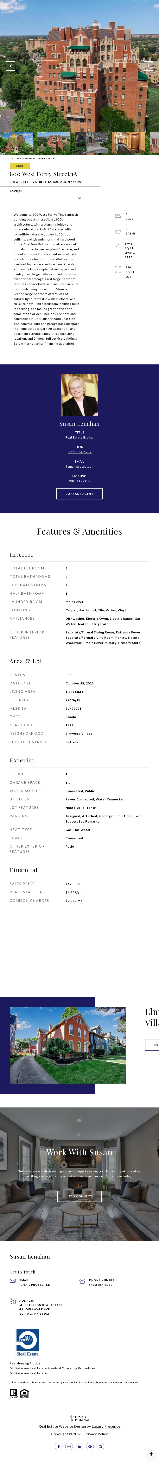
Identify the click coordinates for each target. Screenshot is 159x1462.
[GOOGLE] (90, 1446)
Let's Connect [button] (79, 1196)
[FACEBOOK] (58, 1446)
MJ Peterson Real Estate (28, 1373)
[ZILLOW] (100, 1446)
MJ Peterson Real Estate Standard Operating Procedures (52, 1368)
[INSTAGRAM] (69, 1446)
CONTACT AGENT (80, 493)
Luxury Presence (106, 1426)
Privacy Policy (96, 1434)
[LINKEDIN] (79, 1446)
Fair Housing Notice (25, 1363)
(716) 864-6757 (80, 452)
